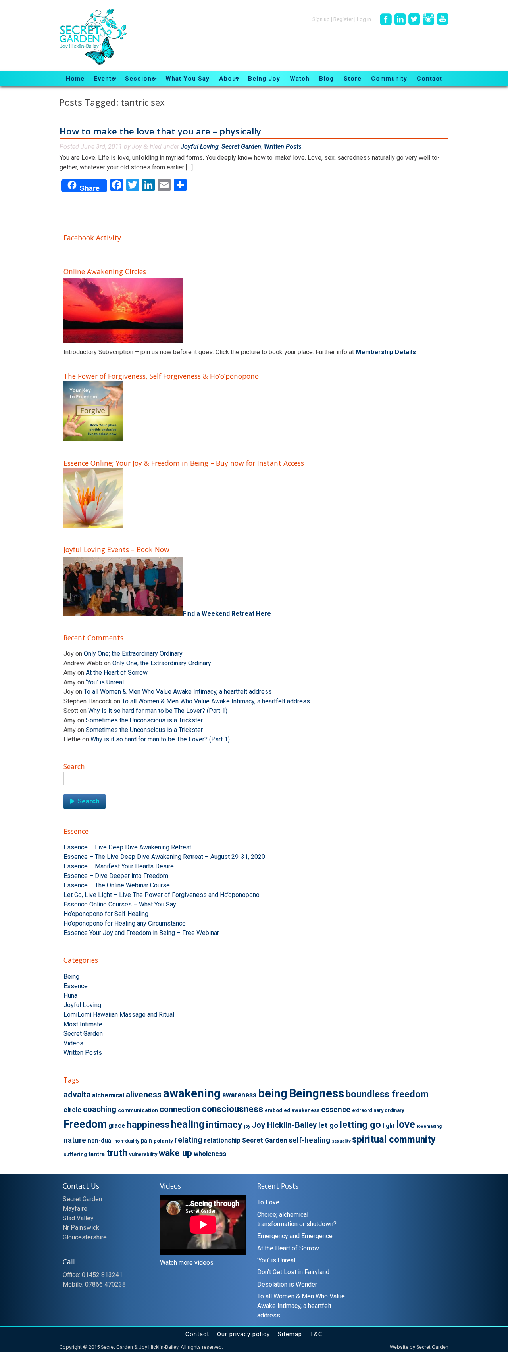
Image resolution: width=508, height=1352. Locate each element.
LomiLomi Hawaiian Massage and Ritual (119, 1014)
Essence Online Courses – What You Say (120, 904)
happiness (148, 1124)
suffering (75, 1154)
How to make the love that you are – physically (160, 131)
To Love (268, 1202)
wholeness (210, 1154)
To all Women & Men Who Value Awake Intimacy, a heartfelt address (178, 691)
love (405, 1124)
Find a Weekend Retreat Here (227, 613)
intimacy (224, 1124)
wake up (175, 1153)
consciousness (232, 1109)
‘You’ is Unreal (105, 682)
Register (343, 18)
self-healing (309, 1140)
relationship (222, 1140)
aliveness (144, 1094)
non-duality (126, 1141)
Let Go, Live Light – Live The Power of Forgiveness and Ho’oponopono (162, 895)
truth (116, 1152)
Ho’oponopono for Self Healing (106, 914)
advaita (77, 1094)
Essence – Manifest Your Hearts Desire (119, 866)
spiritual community (394, 1139)
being (272, 1093)
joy (247, 1126)
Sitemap (290, 1334)
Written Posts (283, 146)
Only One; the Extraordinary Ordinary (133, 653)
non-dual (100, 1140)
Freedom (85, 1124)
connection (180, 1109)
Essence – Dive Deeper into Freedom (116, 876)
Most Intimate (83, 1024)
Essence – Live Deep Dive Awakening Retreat (127, 847)
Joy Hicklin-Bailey (284, 1125)
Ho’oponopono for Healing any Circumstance (125, 923)
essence (335, 1109)
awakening (192, 1093)
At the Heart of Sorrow (117, 672)
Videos (73, 1043)
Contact (197, 1334)
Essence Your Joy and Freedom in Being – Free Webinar (141, 933)
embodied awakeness (292, 1110)
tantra (97, 1154)
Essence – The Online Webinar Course (117, 885)
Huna (70, 995)
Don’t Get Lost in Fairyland (293, 1272)
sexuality (341, 1141)
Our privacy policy (243, 1334)
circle (72, 1110)
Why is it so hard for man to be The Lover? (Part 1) (157, 710)
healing (187, 1124)
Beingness (316, 1093)
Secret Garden (241, 146)
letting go (360, 1124)
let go (328, 1125)
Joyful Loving (200, 146)
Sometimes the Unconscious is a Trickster (144, 720)
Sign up (321, 18)
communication (138, 1110)
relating (188, 1140)
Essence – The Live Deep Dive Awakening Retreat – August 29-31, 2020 (164, 856)
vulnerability (143, 1154)
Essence (76, 986)
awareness (239, 1095)
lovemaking (429, 1126)
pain (146, 1140)
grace (116, 1125)
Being (71, 976)
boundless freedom (387, 1094)
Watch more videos (187, 1262)
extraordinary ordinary (378, 1110)
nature (75, 1140)
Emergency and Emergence (295, 1236)
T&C (316, 1334)
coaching (99, 1109)
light (388, 1126)
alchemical (108, 1095)
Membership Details (386, 352)
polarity (163, 1141)
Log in (364, 18)
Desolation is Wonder (287, 1284)
